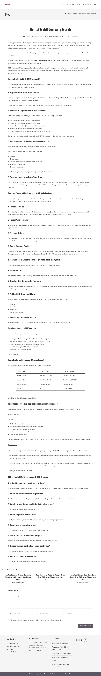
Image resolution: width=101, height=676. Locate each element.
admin (28, 36)
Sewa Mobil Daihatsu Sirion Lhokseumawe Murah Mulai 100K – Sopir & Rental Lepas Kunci (18, 577)
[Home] (65, 13)
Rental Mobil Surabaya (14, 652)
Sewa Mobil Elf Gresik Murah (61, 653)
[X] (77, 640)
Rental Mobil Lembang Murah (87, 13)
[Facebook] (81, 640)
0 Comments (74, 36)
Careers (38, 650)
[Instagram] (85, 640)
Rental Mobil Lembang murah (63, 451)
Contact (32, 650)
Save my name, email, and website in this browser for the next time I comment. (36, 620)
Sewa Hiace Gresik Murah (60, 643)
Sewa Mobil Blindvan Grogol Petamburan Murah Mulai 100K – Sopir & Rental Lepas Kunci (83, 577)
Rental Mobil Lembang (42, 60)
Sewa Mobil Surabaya (13, 644)
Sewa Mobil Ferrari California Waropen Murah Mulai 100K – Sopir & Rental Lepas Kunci (50, 576)
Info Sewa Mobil (58, 36)
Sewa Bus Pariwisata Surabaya (50, 674)
